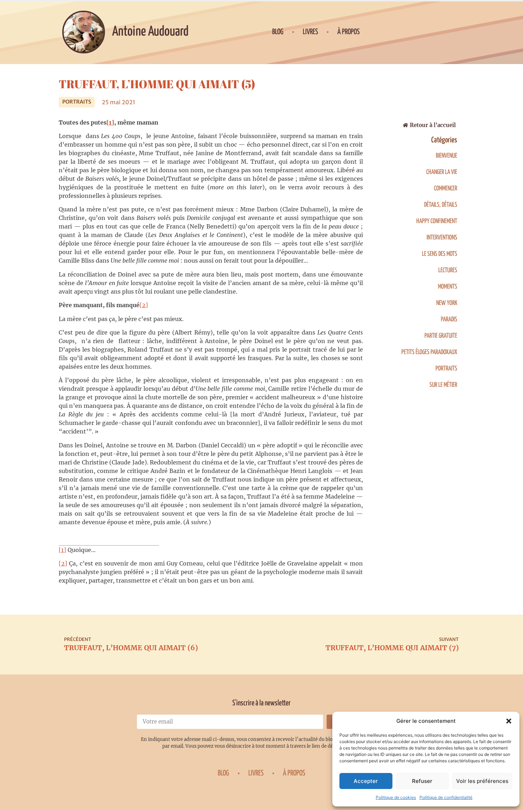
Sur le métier (443, 385)
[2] (143, 305)
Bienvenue (446, 156)
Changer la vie (441, 172)
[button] (508, 721)
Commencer (445, 188)
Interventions (442, 238)
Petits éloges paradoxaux (429, 352)
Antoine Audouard (150, 31)
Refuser (422, 781)
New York (446, 303)
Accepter (366, 781)
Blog (278, 32)
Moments (447, 287)
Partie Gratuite (440, 336)
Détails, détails (440, 205)
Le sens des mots (439, 254)
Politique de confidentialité (445, 797)
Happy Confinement (436, 221)
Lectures (447, 270)
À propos (348, 32)
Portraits (76, 102)
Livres (310, 32)
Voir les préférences (482, 781)
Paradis (449, 319)
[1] (62, 549)
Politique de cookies (396, 797)
